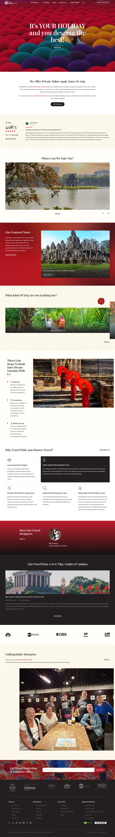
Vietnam (38, 808)
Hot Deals (44, 268)
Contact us (14, 818)
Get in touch (57, 104)
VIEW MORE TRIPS (10, 255)
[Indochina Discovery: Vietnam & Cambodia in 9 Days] (75, 254)
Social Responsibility (66, 812)
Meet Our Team (16, 808)
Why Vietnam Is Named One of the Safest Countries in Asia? (24, 597)
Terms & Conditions (91, 832)
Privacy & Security (102, 832)
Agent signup (15, 812)
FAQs (62, 815)
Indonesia (39, 818)
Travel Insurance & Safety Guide (95, 812)
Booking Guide (89, 805)
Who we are (15, 805)
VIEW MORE (57, 616)
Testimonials (64, 808)
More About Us (105, 450)
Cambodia (39, 815)
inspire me (57, 47)
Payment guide (89, 808)
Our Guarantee (89, 818)
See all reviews (10, 138)
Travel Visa (88, 815)
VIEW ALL (107, 342)
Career (13, 815)
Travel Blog (63, 805)
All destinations (41, 805)
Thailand (38, 812)
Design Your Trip (103, 2)
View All (57, 213)
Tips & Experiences (24, 600)
